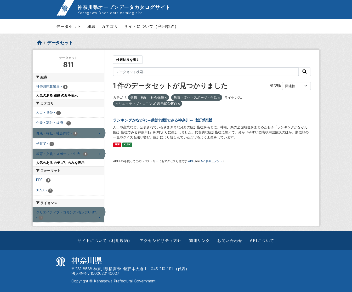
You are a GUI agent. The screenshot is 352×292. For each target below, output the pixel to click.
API (190, 161)
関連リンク (199, 240)
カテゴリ (110, 26)
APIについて (262, 240)
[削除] (166, 97)
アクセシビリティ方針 (161, 240)
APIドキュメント (212, 161)
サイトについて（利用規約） (151, 26)
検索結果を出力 (128, 59)
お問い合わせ (230, 240)
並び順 (275, 85)
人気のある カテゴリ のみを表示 (60, 162)
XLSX (127, 144)
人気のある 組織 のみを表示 (57, 95)
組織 (91, 26)
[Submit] (304, 71)
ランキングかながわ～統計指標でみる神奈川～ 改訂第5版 (162, 120)
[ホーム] (39, 42)
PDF (116, 144)
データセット (69, 26)
